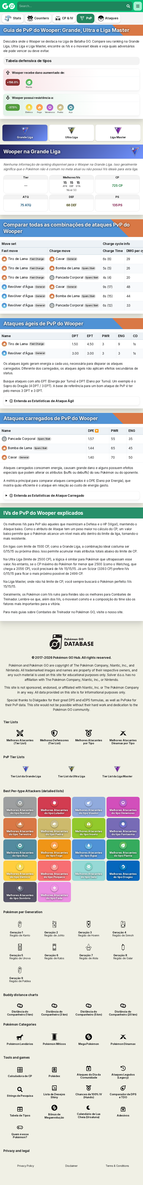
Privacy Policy (25, 1165)
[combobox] (70, 6)
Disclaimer (71, 1165)
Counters (41, 18)
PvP (89, 18)
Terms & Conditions (117, 1165)
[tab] (25, 133)
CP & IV (67, 18)
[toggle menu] (128, 6)
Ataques (111, 18)
